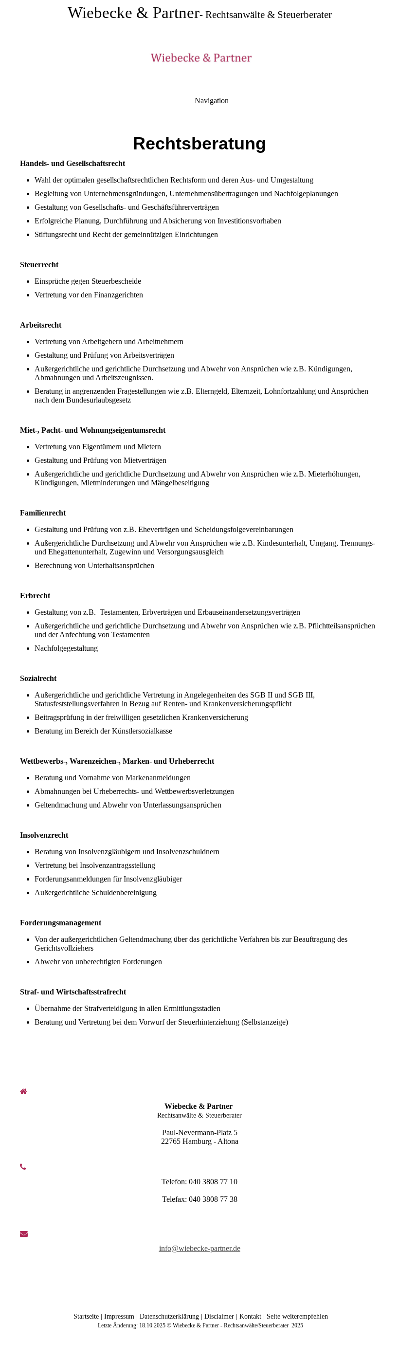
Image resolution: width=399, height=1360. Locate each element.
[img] (199, 58)
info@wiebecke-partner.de (199, 1248)
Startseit (85, 1316)
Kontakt (250, 1316)
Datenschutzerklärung (169, 1316)
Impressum (119, 1316)
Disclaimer (220, 1316)
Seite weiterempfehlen (297, 1316)
